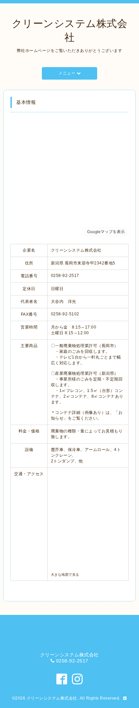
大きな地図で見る (65, 574)
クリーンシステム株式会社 (52, 698)
